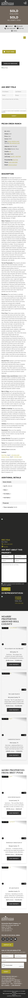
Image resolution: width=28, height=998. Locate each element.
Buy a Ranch (5, 985)
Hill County (11, 20)
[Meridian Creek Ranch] (14, 830)
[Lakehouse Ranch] (14, 727)
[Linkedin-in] (11, 939)
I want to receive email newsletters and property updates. (12, 584)
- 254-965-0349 (15, 455)
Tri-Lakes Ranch (14, 694)
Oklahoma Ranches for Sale (10, 980)
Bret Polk (15, 159)
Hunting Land (15, 141)
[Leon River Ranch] (14, 784)
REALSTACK (18, 995)
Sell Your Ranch (16, 983)
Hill (10, 151)
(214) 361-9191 (5, 929)
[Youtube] (15, 939)
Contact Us (5, 983)
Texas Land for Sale (8, 978)
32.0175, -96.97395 (15, 156)
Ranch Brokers (6, 981)
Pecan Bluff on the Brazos (14, 649)
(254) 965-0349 (13, 162)
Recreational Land (15, 143)
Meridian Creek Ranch (14, 843)
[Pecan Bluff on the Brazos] (14, 636)
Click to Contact (12, 164)
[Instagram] (7, 939)
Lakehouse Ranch (14, 739)
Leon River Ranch (14, 797)
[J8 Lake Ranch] (14, 875)
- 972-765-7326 (18, 457)
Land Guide (16, 981)
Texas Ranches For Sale (9, 976)
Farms (9, 141)
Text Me (6, 546)
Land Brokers (15, 985)
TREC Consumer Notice (7, 993)
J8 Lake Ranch (14, 888)
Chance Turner (5, 457)
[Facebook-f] (3, 939)
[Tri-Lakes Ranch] (14, 681)
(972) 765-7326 (19, 603)
